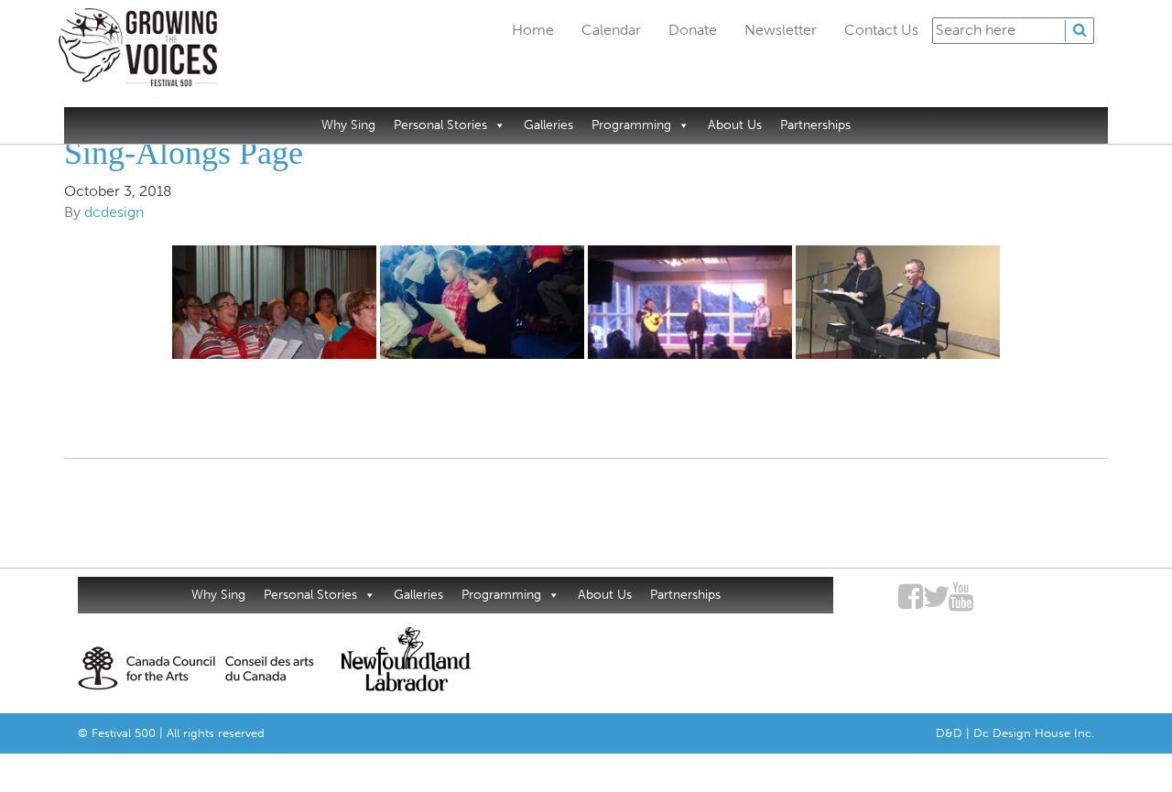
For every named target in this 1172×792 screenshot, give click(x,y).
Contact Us (881, 29)
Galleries (548, 125)
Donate (692, 29)
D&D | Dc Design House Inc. (1015, 733)
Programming (631, 125)
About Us (735, 125)
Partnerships (815, 125)
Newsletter (780, 29)
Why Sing (348, 125)
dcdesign (114, 212)
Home (533, 29)
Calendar (611, 29)
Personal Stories (440, 125)
